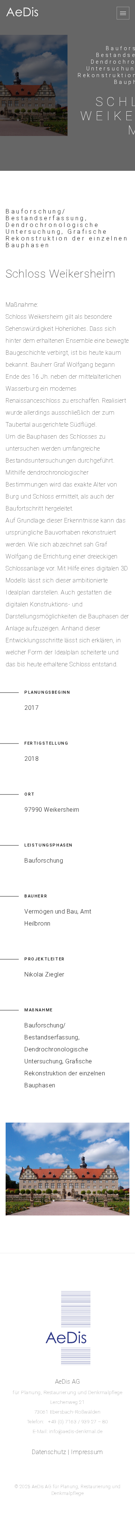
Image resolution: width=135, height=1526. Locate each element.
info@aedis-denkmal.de (76, 1431)
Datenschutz (49, 1452)
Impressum (87, 1452)
